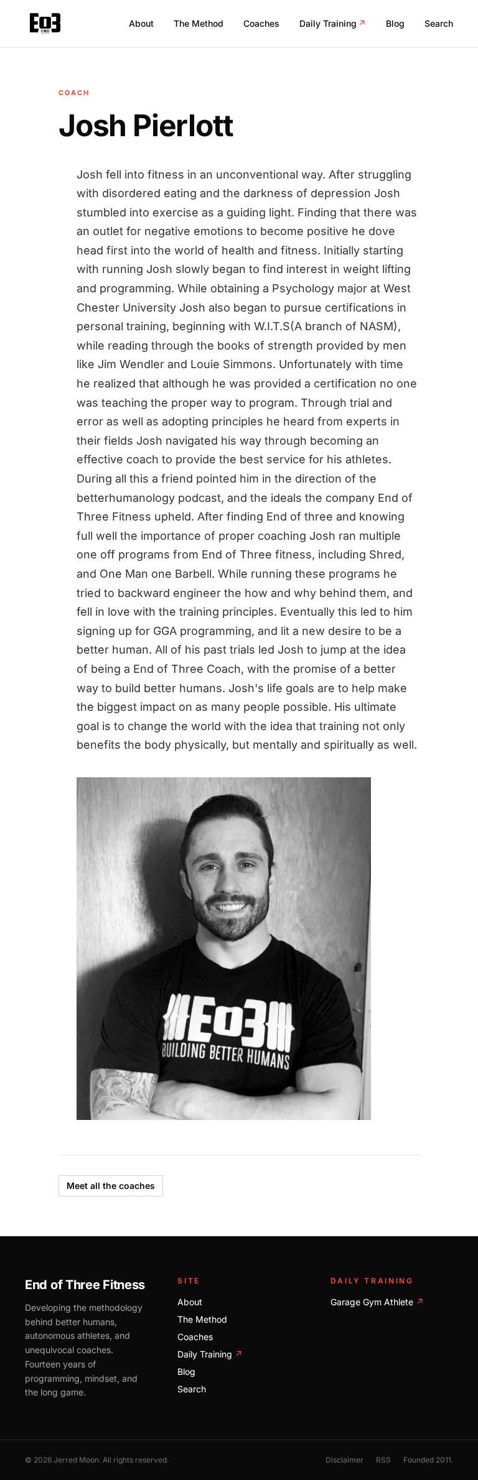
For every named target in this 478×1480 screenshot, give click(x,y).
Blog (395, 23)
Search (438, 23)
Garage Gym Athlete (377, 1302)
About (141, 23)
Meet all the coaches (111, 1185)
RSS (383, 1459)
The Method (198, 23)
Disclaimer (344, 1459)
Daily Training (332, 23)
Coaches (261, 23)
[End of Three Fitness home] (45, 23)
